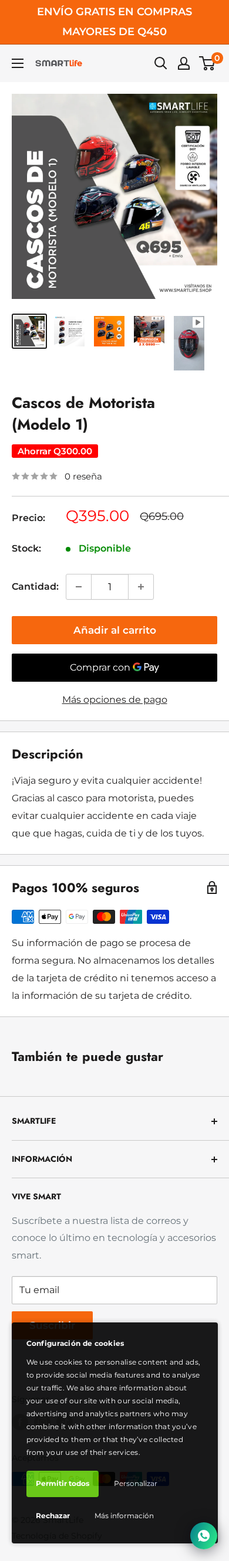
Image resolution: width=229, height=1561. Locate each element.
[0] (207, 63)
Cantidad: (35, 586)
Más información (124, 1515)
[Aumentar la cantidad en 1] (141, 586)
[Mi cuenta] (184, 63)
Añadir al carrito (114, 630)
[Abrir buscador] (160, 63)
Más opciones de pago (114, 699)
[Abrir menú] (17, 63)
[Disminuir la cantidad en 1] (78, 586)
